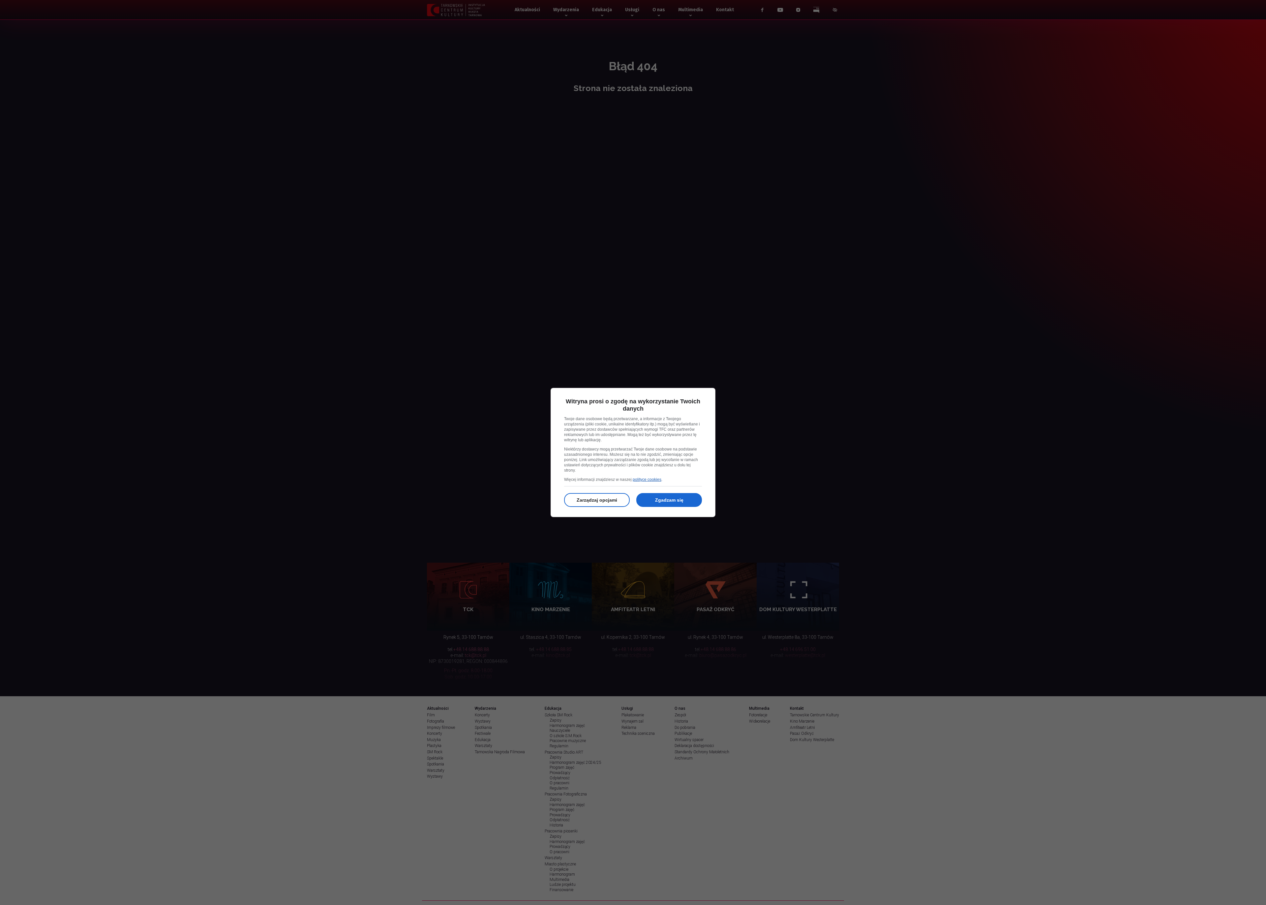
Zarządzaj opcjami (597, 500)
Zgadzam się (669, 500)
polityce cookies (647, 479)
